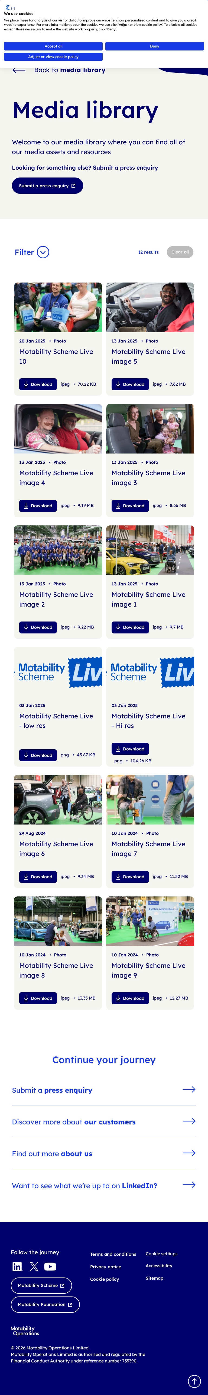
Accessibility (159, 1265)
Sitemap (154, 1278)
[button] (33, 252)
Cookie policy (104, 1279)
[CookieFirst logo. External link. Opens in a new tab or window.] (10, 7)
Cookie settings (162, 1253)
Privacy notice (105, 1266)
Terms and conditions (113, 1254)
